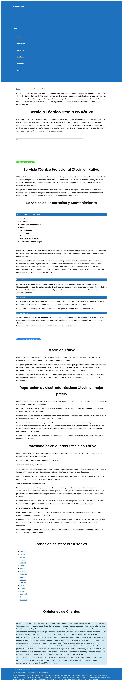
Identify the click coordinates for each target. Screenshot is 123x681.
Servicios (20, 57)
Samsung (33, 679)
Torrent (22, 554)
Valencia (23, 551)
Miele (99, 677)
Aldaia (22, 577)
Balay (37, 675)
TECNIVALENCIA (18, 6)
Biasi (53, 675)
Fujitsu (43, 677)
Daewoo (92, 675)
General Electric (49, 677)
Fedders (27, 677)
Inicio (19, 37)
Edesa (14, 677)
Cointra (83, 675)
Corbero (87, 675)
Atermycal (33, 675)
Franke (39, 677)
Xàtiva (22, 586)
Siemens (46, 679)
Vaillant (70, 679)
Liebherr (83, 677)
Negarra (15, 679)
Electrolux (19, 677)
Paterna (23, 560)
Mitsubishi (103, 677)
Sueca (22, 591)
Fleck (36, 677)
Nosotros (20, 50)
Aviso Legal (16, 669)
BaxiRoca (42, 675)
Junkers (77, 677)
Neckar (108, 677)
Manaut (90, 677)
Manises (23, 580)
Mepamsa (94, 677)
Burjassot (23, 571)
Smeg (50, 679)
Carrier (69, 675)
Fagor (23, 677)
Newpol (19, 679)
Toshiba (65, 679)
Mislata (22, 568)
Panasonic (28, 679)
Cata (72, 675)
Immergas (68, 677)
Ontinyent (23, 574)
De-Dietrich (104, 675)
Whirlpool (80, 679)
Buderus (60, 675)
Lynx (86, 677)
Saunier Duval (40, 679)
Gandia (22, 557)
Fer (30, 677)
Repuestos (21, 44)
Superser (55, 679)
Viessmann (75, 679)
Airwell (17, 675)
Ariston (25, 675)
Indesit (72, 677)
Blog (18, 70)
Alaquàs (23, 583)
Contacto (20, 64)
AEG (14, 675)
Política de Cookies (30, 669)
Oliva (21, 597)
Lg (79, 677)
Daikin (95, 675)
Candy (65, 675)
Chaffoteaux (77, 675)
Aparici (21, 675)
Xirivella (22, 588)
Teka (59, 679)
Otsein (23, 679)
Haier (55, 677)
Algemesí (23, 594)
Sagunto (23, 563)
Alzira (22, 566)
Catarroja (23, 600)
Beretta (49, 675)
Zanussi (96, 679)
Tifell (61, 679)
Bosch (56, 675)
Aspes (28, 675)
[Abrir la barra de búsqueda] (14, 22)
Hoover (58, 677)
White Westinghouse (89, 679)
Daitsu (99, 675)
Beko (46, 675)
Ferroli (33, 677)
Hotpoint (62, 677)
